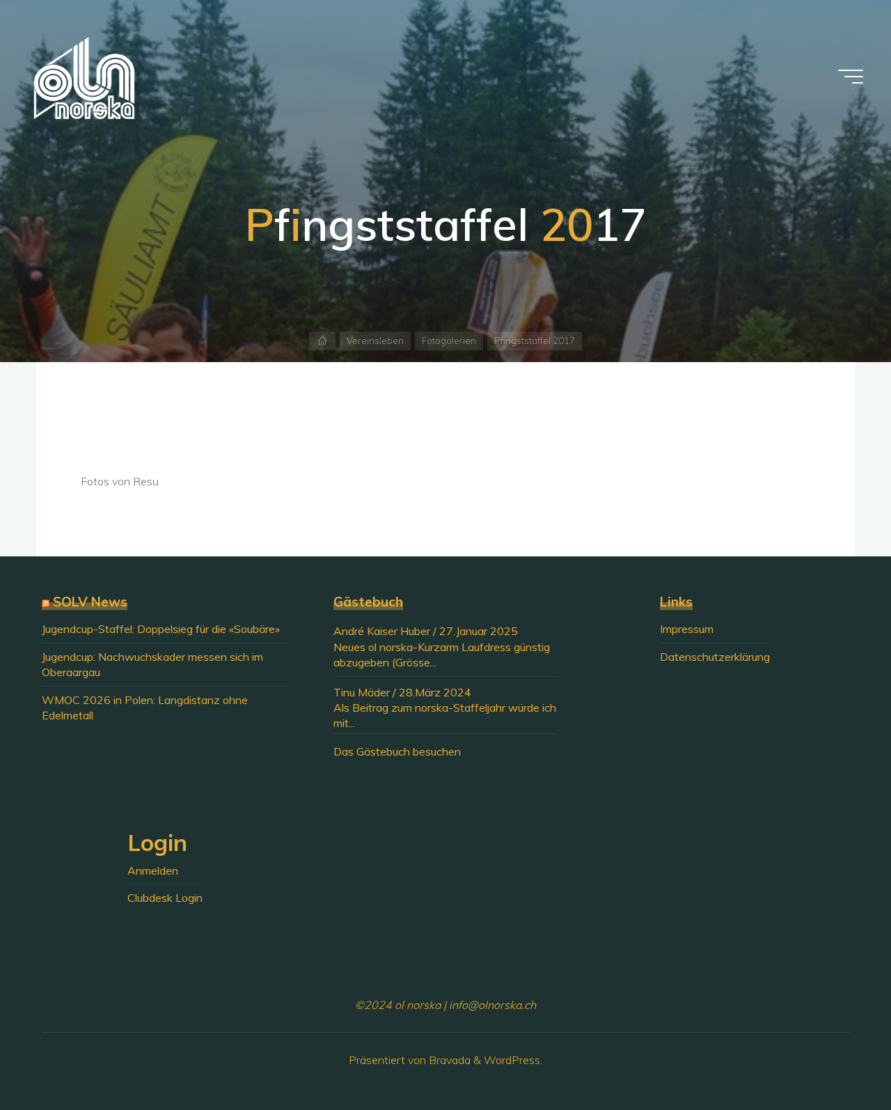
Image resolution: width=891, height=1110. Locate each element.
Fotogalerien (449, 340)
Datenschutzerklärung (715, 657)
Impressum (686, 629)
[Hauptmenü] (850, 77)
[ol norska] (84, 77)
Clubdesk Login (165, 898)
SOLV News (90, 601)
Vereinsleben (375, 340)
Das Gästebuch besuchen (397, 751)
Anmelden (152, 870)
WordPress (512, 1060)
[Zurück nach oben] (837, 1056)
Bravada (448, 1060)
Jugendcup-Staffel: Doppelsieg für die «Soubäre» (161, 629)
